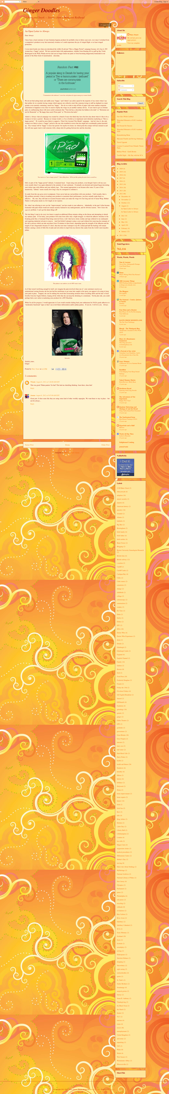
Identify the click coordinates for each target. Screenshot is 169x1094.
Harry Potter (121, 757)
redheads (120, 907)
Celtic (119, 578)
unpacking (120, 1042)
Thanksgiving (121, 1002)
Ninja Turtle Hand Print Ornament (130, 411)
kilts (118, 815)
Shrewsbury (121, 965)
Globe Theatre (121, 720)
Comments (123, 90)
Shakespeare (121, 954)
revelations (120, 910)
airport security (122, 499)
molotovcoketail (95, 1089)
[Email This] (57, 369)
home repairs (121, 797)
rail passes (120, 900)
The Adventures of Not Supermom (127, 398)
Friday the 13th (122, 687)
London (119, 837)
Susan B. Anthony (123, 998)
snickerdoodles (121, 973)
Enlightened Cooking (126, 442)
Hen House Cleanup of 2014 (128, 419)
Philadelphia (121, 896)
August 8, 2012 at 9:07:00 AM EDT (48, 395)
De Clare (120, 611)
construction (121, 603)
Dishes (119, 622)
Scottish (119, 943)
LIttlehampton (121, 834)
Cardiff (119, 567)
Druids (119, 643)
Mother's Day (121, 859)
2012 (121, 194)
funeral (119, 698)
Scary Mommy (124, 361)
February (124, 228)
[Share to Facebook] (63, 369)
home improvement (123, 793)
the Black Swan (122, 1006)
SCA (118, 929)
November (125, 199)
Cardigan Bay (121, 574)
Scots (118, 940)
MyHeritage (121, 870)
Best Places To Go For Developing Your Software (130, 313)
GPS (118, 724)
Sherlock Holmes (122, 958)
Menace (121, 427)
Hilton (119, 775)
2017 (121, 178)
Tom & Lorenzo (124, 262)
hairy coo (120, 746)
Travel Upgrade (122, 142)
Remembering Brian (123, 135)
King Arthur (121, 819)
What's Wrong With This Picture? (129, 274)
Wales (119, 1049)
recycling (120, 903)
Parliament (120, 889)
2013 (121, 190)
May (123, 222)
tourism (119, 1020)
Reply (32, 388)
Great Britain (121, 735)
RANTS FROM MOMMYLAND (130, 320)
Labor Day (120, 826)
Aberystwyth (121, 492)
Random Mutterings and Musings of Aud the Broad (128, 408)
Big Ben (119, 525)
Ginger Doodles (41, 10)
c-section (120, 563)
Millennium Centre (123, 856)
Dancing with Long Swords (128, 390)
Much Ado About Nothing (125, 867)
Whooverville (121, 1064)
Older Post (105, 444)
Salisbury (120, 922)
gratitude (120, 728)
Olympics (120, 885)
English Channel (122, 658)
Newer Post (29, 444)
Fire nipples (123, 293)
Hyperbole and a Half (127, 425)
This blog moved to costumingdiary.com (125, 344)
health (119, 760)
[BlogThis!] (59, 369)
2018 (121, 175)
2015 (121, 184)
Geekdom (120, 706)
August (123, 206)
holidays (119, 782)
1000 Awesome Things (127, 281)
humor (119, 801)
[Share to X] (61, 369)
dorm (118, 640)
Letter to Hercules (124, 436)
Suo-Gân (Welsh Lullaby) (125, 116)
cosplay (119, 607)
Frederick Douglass (123, 680)
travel (119, 1028)
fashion (119, 665)
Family (119, 662)
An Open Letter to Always (129, 209)
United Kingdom (122, 1035)
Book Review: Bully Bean (127, 382)
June (123, 219)
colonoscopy (121, 600)
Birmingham (121, 528)
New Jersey (120, 881)
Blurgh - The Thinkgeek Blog (129, 328)
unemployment (121, 1031)
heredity (119, 772)
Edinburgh (120, 647)
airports (119, 503)
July (123, 216)
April (123, 225)
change (119, 589)
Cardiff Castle (121, 570)
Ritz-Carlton (121, 914)
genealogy (120, 709)
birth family (121, 532)
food (118, 673)
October (124, 203)
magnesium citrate (123, 848)
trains (118, 1024)
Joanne (32, 395)
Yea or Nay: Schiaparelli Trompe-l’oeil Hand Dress (129, 265)
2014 (121, 187)
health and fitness (122, 764)
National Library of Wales (125, 878)
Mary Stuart (134, 34)
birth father (120, 535)
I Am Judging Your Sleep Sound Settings (129, 373)
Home (67, 444)
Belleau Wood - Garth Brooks (126, 151)
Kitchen (119, 823)
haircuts (119, 742)
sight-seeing (121, 969)
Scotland (120, 936)
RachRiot (122, 369)
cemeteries (120, 585)
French (119, 684)
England (119, 654)
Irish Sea (120, 808)
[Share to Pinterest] (65, 369)
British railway (122, 559)
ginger (119, 717)
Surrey (119, 995)
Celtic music (121, 581)
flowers (119, 669)
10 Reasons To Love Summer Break (130, 363)
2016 (121, 181)
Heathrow (120, 768)
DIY (118, 625)
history (119, 779)
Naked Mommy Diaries (127, 380)
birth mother (121, 539)
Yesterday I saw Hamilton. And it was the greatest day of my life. (129, 354)
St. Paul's (120, 980)
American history (122, 506)
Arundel (119, 513)
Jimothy (121, 303)
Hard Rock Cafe (122, 753)
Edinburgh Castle (122, 651)
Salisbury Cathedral (123, 925)
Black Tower (121, 543)
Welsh (119, 1053)
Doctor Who (121, 633)
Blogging (120, 546)
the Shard (120, 1009)
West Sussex (121, 1057)
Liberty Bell (121, 830)
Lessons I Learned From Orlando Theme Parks (130, 147)
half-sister (120, 750)
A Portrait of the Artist (127, 351)
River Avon (120, 918)
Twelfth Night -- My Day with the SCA (130, 155)
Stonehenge (120, 987)
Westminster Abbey (123, 1060)
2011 (121, 235)
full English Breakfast (124, 695)
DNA (118, 629)
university (120, 1039)
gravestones (120, 731)
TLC (118, 1017)
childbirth (120, 592)
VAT (118, 1046)
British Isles (121, 556)
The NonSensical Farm (127, 417)
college (119, 596)
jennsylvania (123, 446)
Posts (121, 86)
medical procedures (123, 852)
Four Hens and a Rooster (128, 310)
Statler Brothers (122, 984)
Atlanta (119, 517)
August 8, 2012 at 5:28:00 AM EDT (48, 382)
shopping (120, 962)
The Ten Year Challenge (126, 322)
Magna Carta (121, 845)
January (124, 231)
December (124, 196)
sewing (119, 951)
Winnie (33, 382)
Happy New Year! (125, 401)
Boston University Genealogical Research (130, 550)
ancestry (119, 510)
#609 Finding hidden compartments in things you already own (130, 284)
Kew (118, 812)
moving (119, 863)
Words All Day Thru (126, 434)
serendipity (120, 947)
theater (119, 1013)
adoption (120, 495)
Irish (118, 804)
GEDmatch (120, 702)
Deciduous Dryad (125, 388)
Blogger (111, 1089)
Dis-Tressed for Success (124, 126)
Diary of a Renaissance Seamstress (127, 340)
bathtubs (119, 521)
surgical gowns (122, 991)
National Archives (123, 874)
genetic (119, 713)
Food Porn (120, 676)
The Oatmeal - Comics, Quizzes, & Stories (130, 300)
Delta (118, 614)
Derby (119, 618)
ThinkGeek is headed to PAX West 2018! (130, 331)
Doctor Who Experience (125, 636)
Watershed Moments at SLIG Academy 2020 (129, 121)
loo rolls (119, 841)
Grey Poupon (121, 739)
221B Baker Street (123, 488)
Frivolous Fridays (122, 691)
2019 (121, 172)
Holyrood (120, 786)
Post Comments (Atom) (71, 453)
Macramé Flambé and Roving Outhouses (130, 139)
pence (119, 892)
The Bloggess (123, 291)
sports (119, 976)
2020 (121, 168)
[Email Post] (52, 369)
